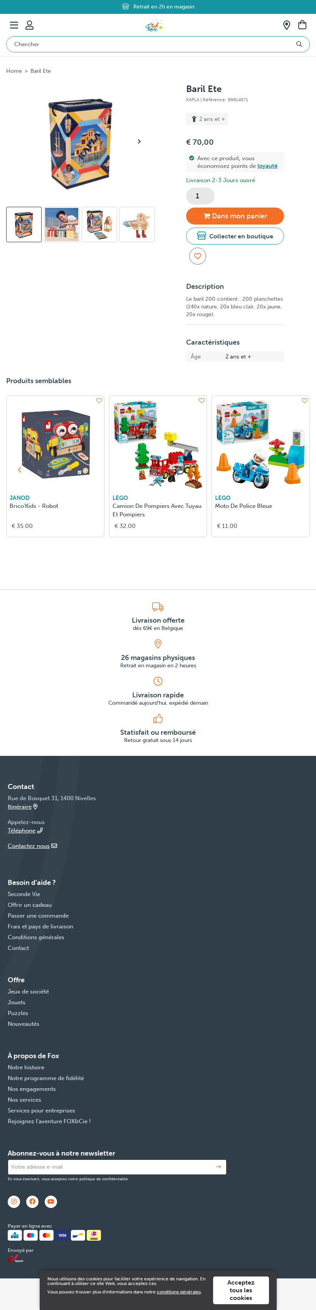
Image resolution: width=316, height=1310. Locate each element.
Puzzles (18, 1013)
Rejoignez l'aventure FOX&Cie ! (49, 1121)
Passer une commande (38, 915)
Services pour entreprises (41, 1110)
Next (142, 141)
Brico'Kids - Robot (34, 506)
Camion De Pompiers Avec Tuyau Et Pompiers (157, 510)
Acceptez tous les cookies (240, 1290)
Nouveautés (23, 1023)
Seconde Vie (24, 894)
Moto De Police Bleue (243, 506)
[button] (235, 236)
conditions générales (179, 1292)
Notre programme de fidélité (46, 1078)
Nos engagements (32, 1089)
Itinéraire (20, 806)
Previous (16, 228)
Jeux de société (28, 991)
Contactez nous (29, 846)
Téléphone (21, 830)
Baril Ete (40, 71)
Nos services (24, 1099)
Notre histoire (26, 1067)
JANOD (20, 497)
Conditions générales (36, 937)
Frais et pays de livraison (40, 926)
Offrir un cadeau (30, 904)
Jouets (16, 1002)
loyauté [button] (267, 165)
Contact (18, 948)
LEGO (120, 497)
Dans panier (239, 216)
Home (14, 71)
